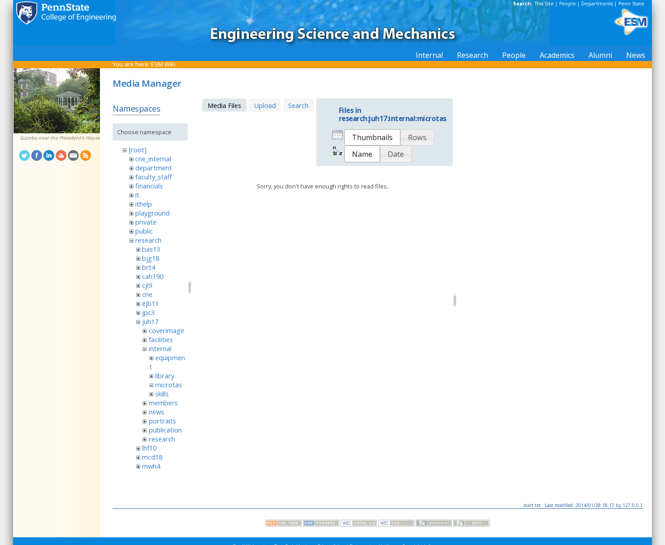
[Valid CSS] (396, 524)
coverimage (166, 330)
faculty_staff (153, 176)
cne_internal (153, 158)
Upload (265, 105)
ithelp (143, 203)
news (156, 411)
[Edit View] (471, 524)
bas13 (151, 249)
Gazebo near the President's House (60, 138)
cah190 (152, 276)
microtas (168, 384)
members (163, 402)
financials (149, 185)
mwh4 (151, 465)
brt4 (148, 267)
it (137, 194)
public (144, 230)
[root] (138, 149)
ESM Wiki (163, 64)
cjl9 (147, 285)
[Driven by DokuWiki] (434, 524)
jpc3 (148, 312)
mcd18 (152, 456)
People (567, 3)
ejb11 (150, 303)
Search (298, 105)
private (146, 221)
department (153, 167)
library (164, 375)
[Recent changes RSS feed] (284, 524)
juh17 (150, 321)
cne (147, 294)
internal (160, 348)
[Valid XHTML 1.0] (359, 524)
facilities (161, 339)
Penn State (631, 3)
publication (165, 429)
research (148, 239)
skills (162, 393)
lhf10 (149, 447)
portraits (162, 420)
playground (152, 212)
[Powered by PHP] (321, 524)
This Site (544, 3)
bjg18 (150, 258)
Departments (597, 3)
